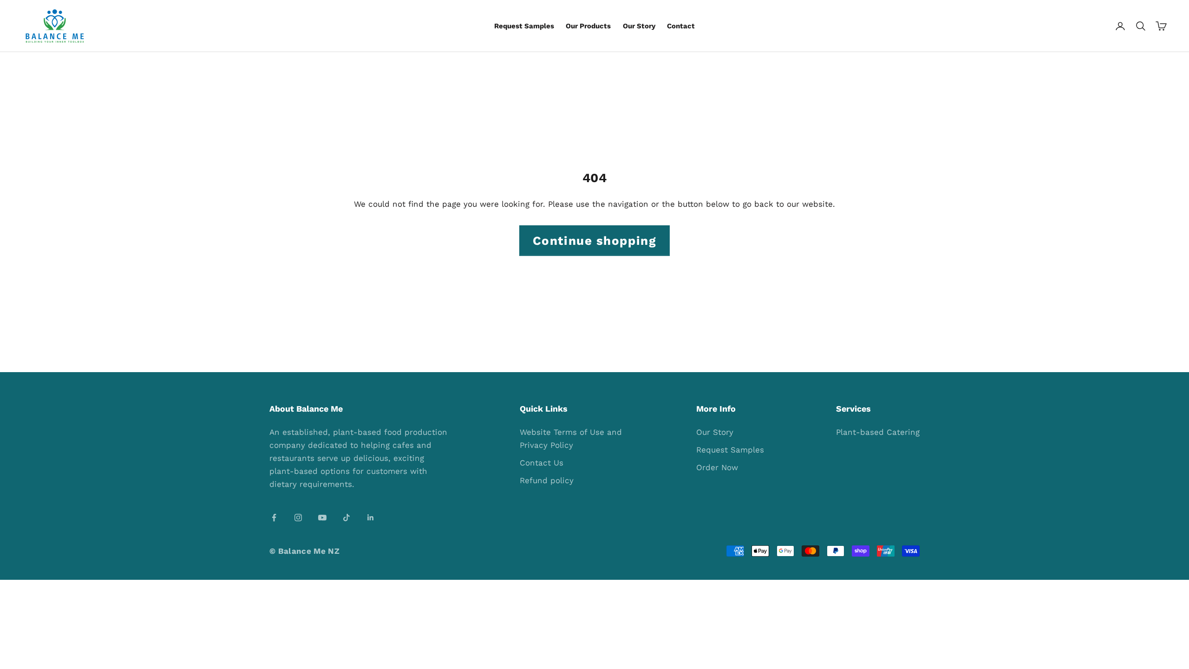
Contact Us (541, 462)
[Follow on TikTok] (346, 517)
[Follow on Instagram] (298, 517)
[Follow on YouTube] (322, 517)
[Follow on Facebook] (274, 517)
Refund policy (547, 480)
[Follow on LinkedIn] (370, 517)
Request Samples (524, 26)
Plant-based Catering (878, 432)
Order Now (717, 467)
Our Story (639, 26)
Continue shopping (595, 241)
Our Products (588, 26)
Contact (681, 26)
